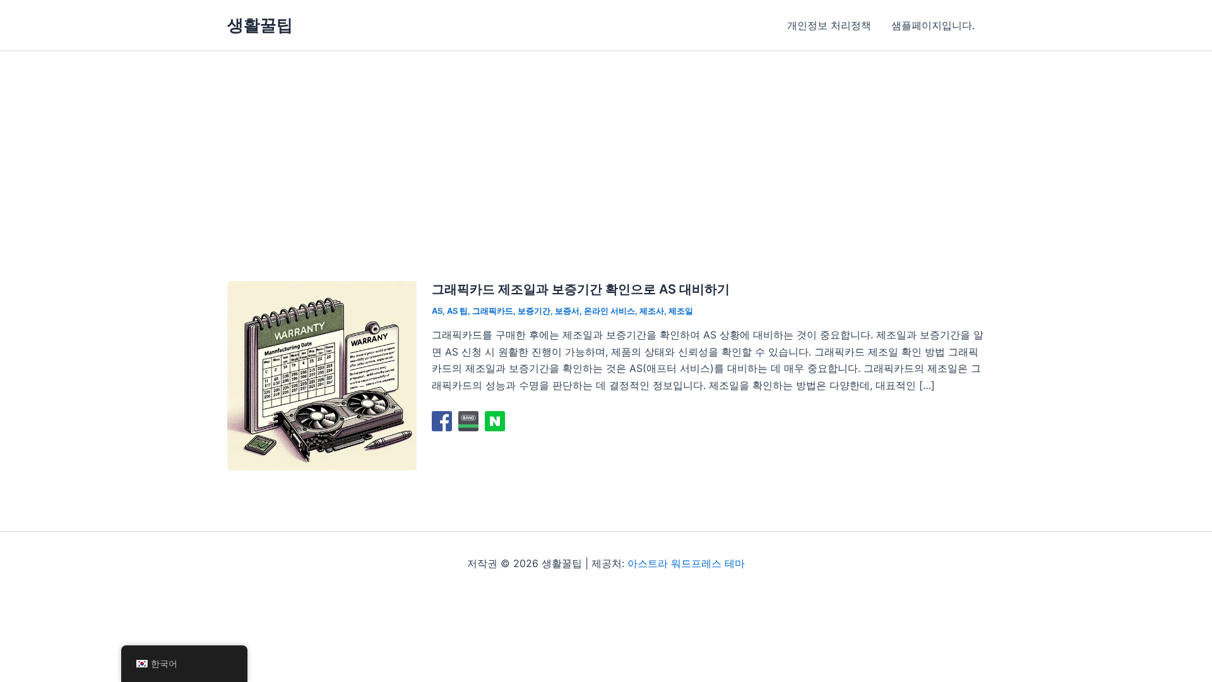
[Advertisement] (606, 145)
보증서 (567, 311)
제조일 (680, 311)
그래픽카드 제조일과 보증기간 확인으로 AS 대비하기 (581, 289)
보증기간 (534, 311)
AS (437, 311)
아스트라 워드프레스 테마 (686, 563)
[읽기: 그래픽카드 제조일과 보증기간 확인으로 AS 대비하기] (322, 374)
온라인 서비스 (609, 311)
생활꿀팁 (260, 25)
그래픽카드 (492, 311)
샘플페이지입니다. (933, 25)
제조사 (651, 311)
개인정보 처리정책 (829, 25)
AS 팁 (457, 311)
